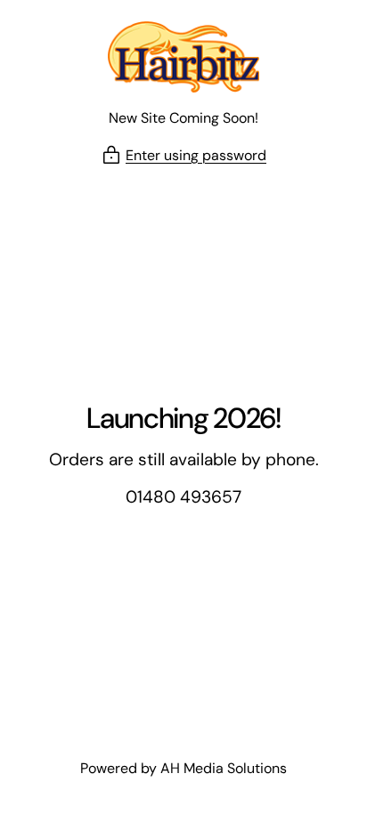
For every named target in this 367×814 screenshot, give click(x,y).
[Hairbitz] (183, 57)
